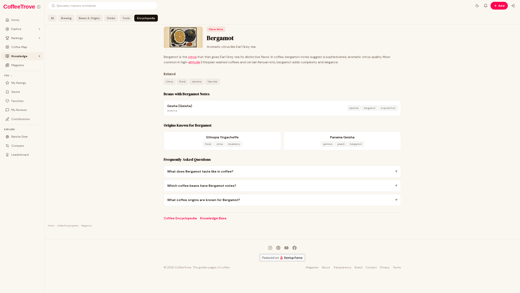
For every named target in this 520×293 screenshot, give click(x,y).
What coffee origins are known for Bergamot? (282, 200)
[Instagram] (270, 248)
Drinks (111, 18)
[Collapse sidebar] (39, 7)
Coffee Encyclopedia (180, 218)
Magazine (312, 267)
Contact (371, 267)
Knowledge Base (213, 218)
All (52, 18)
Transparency (342, 267)
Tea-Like (212, 81)
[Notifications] (486, 6)
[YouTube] (286, 248)
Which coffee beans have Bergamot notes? (282, 186)
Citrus (169, 81)
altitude (194, 62)
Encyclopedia (146, 18)
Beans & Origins (89, 18)
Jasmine (196, 81)
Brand (358, 267)
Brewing (66, 18)
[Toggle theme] (477, 5)
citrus (192, 57)
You (6, 75)
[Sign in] (513, 6)
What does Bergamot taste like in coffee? (282, 171)
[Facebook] (294, 248)
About (326, 267)
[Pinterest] (278, 248)
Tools (126, 18)
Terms (397, 267)
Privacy (385, 267)
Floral (182, 81)
